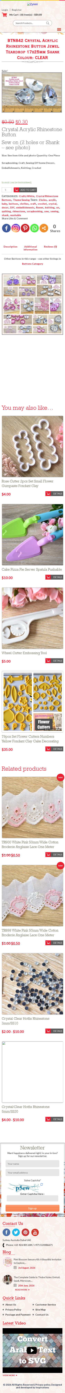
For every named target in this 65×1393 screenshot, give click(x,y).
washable (15, 215)
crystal (53, 203)
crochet (42, 203)
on (57, 207)
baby (4, 203)
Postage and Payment (18, 1314)
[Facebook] (6, 228)
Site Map (40, 1309)
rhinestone (18, 211)
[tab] (10, 246)
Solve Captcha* (32, 1180)
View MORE (9, 1375)
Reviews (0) (50, 246)
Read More (21, 1289)
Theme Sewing (21, 199)
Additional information (30, 248)
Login (5, 9)
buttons (13, 203)
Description (10, 246)
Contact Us (42, 1314)
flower (39, 207)
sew (46, 211)
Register (17, 9)
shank (5, 215)
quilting (6, 211)
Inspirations (42, 1387)
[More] (44, 228)
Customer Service (45, 1304)
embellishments (25, 207)
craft (33, 203)
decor (5, 207)
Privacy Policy (13, 1309)
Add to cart (28, 190)
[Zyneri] (32, 4)
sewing (54, 211)
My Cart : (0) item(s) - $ (25, 14)
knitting (49, 207)
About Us (10, 1304)
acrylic (52, 199)
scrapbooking (34, 211)
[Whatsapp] (34, 228)
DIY (12, 207)
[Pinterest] (25, 228)
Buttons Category (32, 263)
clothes (24, 203)
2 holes (43, 199)
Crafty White (26, 196)
